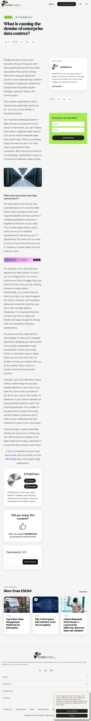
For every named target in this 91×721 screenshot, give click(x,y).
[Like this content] (6, 42)
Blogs (32, 709)
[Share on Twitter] (21, 42)
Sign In (51, 4)
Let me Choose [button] (72, 711)
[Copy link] (33, 42)
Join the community (66, 4)
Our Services (21, 709)
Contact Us (7, 709)
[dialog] (72, 706)
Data (9, 17)
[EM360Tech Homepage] (45, 660)
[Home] (12, 7)
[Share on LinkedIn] (27, 42)
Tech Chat (10, 459)
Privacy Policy (43, 709)
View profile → (57, 86)
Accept (72, 716)
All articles (83, 592)
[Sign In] (30, 481)
